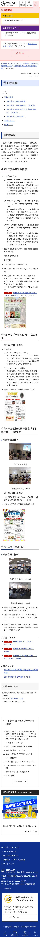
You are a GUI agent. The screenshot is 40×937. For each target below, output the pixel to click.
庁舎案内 (7, 888)
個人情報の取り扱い (11, 855)
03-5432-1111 (14, 881)
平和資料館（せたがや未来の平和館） (21, 722)
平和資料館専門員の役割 (15, 750)
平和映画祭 (10, 775)
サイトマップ (8, 864)
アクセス (35, 935)
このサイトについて (11, 847)
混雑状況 (25, 935)
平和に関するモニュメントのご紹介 (20, 761)
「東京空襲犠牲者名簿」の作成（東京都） (21, 766)
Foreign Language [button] (29, 4)
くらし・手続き (23, 63)
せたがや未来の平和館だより (17, 771)
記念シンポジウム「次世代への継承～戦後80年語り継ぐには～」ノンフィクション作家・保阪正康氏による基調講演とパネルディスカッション (21, 735)
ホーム (5, 935)
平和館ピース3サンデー (15, 742)
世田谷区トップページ (9, 63)
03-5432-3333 (17, 909)
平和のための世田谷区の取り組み (19, 746)
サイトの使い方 (9, 851)
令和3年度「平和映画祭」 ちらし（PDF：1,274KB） (20, 657)
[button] (22, 4)
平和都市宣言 (11, 758)
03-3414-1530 (17, 698)
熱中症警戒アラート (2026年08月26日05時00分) (20, 34)
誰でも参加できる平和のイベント (17, 676)
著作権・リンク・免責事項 (14, 859)
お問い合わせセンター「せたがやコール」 (26, 899)
